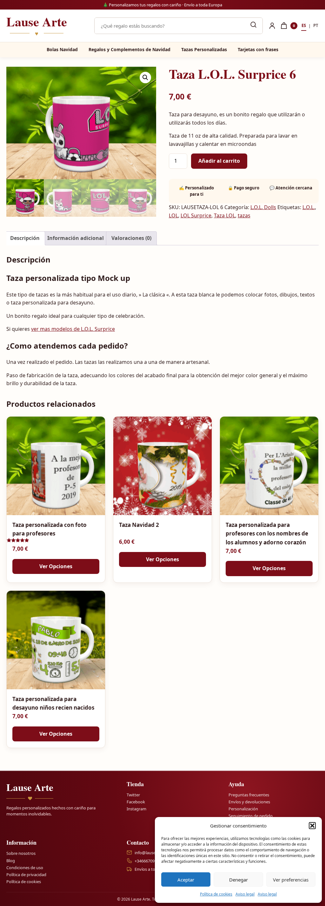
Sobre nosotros (21, 853)
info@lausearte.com (153, 852)
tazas (244, 215)
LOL (173, 215)
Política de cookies (216, 894)
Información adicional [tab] (75, 238)
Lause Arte (36, 25)
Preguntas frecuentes (249, 795)
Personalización (243, 809)
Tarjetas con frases (258, 49)
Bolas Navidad (62, 49)
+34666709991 (148, 861)
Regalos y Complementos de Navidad (129, 49)
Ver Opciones (55, 566)
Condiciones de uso (24, 867)
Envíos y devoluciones (249, 802)
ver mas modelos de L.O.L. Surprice (73, 328)
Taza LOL (224, 215)
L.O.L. (308, 207)
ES (304, 25)
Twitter (133, 795)
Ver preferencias (290, 879)
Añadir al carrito (219, 160)
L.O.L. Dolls (263, 207)
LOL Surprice (196, 215)
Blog (10, 860)
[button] (312, 825)
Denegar (238, 879)
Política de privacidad (26, 874)
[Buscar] (253, 26)
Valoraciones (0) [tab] (131, 238)
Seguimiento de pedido (251, 816)
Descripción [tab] (25, 238)
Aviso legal (245, 894)
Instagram (136, 809)
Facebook (136, 802)
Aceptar (185, 879)
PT (315, 25)
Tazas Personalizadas (204, 49)
